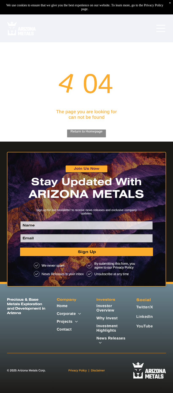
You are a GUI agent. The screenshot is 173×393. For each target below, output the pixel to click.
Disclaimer (98, 370)
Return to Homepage (86, 131)
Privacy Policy (77, 370)
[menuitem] (71, 306)
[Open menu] (160, 28)
